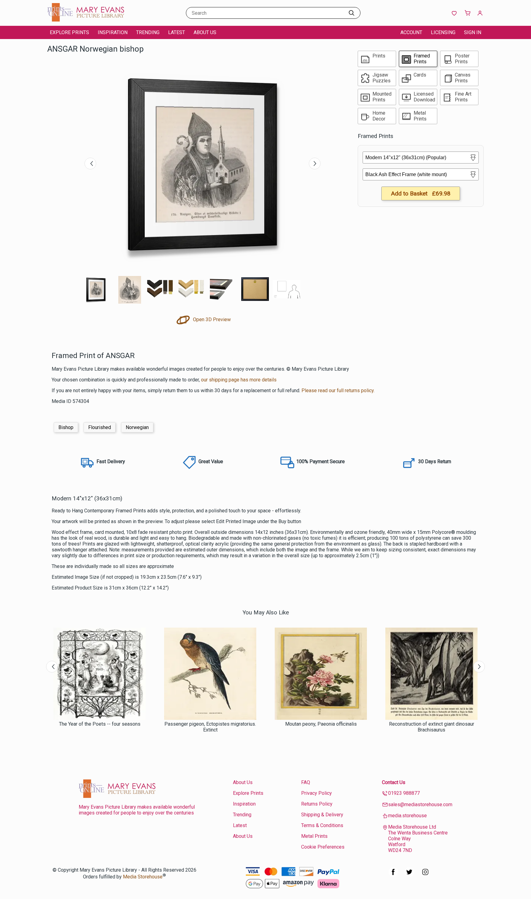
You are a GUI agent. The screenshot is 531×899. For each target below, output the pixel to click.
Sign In (472, 32)
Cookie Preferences (322, 847)
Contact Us (393, 782)
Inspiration (113, 32)
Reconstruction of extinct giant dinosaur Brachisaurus (431, 727)
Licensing (443, 32)
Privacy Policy (316, 793)
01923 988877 (404, 793)
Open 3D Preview (211, 319)
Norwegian (137, 427)
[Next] (315, 163)
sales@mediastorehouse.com (420, 804)
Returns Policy (316, 804)
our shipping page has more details (239, 380)
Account (411, 32)
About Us (205, 32)
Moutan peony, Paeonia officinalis (321, 724)
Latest (176, 32)
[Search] (351, 13)
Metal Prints (314, 836)
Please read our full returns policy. (338, 390)
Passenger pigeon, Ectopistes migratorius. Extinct (210, 727)
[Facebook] (393, 875)
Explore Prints (69, 32)
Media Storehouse (143, 877)
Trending (147, 32)
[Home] (85, 20)
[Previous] (90, 163)
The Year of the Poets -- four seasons (99, 724)
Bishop (65, 427)
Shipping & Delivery (322, 815)
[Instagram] (425, 875)
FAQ (305, 782)
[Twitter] (409, 875)
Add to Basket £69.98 (420, 193)
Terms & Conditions (322, 825)
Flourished (99, 427)
